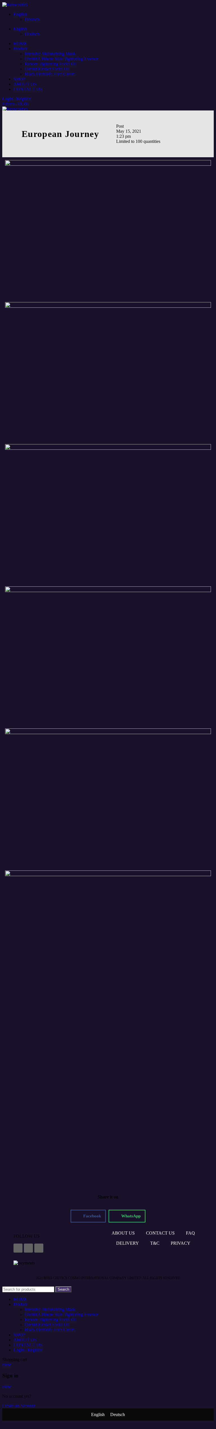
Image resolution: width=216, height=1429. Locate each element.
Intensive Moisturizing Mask (50, 53)
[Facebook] (18, 1248)
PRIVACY (180, 1243)
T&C (154, 1243)
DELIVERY (127, 1243)
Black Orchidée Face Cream (50, 74)
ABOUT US (123, 1233)
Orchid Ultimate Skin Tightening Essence (61, 58)
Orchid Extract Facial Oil (47, 69)
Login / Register (28, 1350)
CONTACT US (160, 1233)
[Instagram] (28, 1248)
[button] (88, 1216)
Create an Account (18, 1405)
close (6, 1364)
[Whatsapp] (38, 1248)
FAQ (190, 1233)
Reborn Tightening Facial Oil (51, 63)
